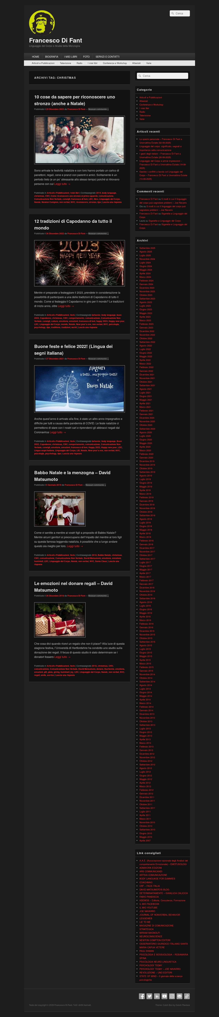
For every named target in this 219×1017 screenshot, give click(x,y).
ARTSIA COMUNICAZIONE (153, 875)
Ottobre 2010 (145, 825)
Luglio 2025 (145, 255)
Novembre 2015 (147, 634)
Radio (79, 63)
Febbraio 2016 (146, 623)
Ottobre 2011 (145, 804)
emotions (63, 321)
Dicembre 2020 (146, 417)
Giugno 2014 (145, 692)
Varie (148, 63)
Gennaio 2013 (146, 750)
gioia (50, 671)
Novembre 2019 (147, 464)
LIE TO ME (145, 922)
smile (43, 675)
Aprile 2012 (145, 782)
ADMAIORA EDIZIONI (150, 867)
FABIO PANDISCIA (149, 896)
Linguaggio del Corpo (109, 198)
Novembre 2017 (147, 551)
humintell (38, 561)
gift (45, 671)
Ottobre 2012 (145, 760)
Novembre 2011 (147, 800)
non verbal (64, 202)
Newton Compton (50, 202)
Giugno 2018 (145, 526)
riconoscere (82, 202)
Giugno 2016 (145, 609)
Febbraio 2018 (146, 540)
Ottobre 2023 (145, 295)
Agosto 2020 (145, 432)
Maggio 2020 (145, 443)
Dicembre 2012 (146, 753)
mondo (64, 324)
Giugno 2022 (145, 352)
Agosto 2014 (145, 685)
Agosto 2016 (145, 602)
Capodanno (45, 318)
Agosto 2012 (145, 768)
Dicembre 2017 (146, 547)
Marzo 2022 (145, 363)
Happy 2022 (94, 447)
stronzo (92, 202)
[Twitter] (149, 996)
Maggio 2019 (145, 486)
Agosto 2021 (145, 389)
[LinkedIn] (157, 996)
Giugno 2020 (145, 439)
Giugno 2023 (145, 309)
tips (99, 202)
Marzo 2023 (145, 320)
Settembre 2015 (147, 641)
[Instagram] (172, 996)
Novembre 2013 (147, 717)
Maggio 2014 (145, 695)
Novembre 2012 (147, 757)
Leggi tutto (62, 184)
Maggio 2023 (145, 313)
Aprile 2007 (145, 840)
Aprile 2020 (145, 446)
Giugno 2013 (145, 732)
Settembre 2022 (147, 342)
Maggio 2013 (145, 735)
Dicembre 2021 (146, 374)
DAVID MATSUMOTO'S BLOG (154, 889)
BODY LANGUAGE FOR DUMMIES (157, 878)
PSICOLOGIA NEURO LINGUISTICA (157, 961)
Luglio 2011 (145, 811)
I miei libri (92, 63)
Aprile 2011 (145, 815)
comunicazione (106, 195)
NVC (73, 202)
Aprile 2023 (145, 316)
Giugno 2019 (145, 482)
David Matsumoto (92, 558)
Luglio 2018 (145, 522)
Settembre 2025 (147, 248)
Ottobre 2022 (145, 338)
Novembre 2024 (147, 259)
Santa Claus (101, 561)
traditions (55, 327)
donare (99, 668)
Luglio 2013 (145, 728)
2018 (94, 555)
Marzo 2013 (145, 742)
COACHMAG (145, 882)
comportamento (76, 318)
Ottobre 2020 (145, 425)
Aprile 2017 (145, 573)
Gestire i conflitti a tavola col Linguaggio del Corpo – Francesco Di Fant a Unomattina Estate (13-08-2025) (163, 175)
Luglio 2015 (145, 649)
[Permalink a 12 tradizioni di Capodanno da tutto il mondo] (79, 288)
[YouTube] (164, 996)
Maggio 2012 (145, 779)
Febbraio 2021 (146, 410)
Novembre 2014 (147, 674)
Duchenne (109, 668)
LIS (78, 450)
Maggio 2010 (145, 836)
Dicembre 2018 (146, 504)
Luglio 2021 (145, 392)
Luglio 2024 (145, 262)
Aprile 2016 (145, 616)
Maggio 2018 (145, 529)
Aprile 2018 (145, 533)
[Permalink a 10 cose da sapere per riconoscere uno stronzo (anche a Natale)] (79, 166)
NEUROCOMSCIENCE (150, 936)
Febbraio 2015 (146, 667)
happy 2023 (102, 321)
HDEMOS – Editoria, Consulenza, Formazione (162, 900)
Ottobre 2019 (145, 468)
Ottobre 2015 (145, 638)
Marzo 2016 (145, 620)
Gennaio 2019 (146, 500)
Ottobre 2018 (145, 511)
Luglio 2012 (145, 771)
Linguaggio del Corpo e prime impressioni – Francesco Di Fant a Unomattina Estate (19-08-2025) (162, 164)
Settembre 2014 (147, 681)
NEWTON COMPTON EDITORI (154, 940)
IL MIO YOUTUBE (148, 907)
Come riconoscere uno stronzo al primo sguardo (74, 195)
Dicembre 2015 (146, 630)
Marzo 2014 (145, 703)
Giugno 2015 (145, 652)
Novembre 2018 (147, 508)
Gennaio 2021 (146, 414)
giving (57, 671)
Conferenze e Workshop (115, 63)
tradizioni (65, 327)
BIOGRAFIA (51, 56)
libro (96, 198)
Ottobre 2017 (145, 555)
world (74, 327)
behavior (96, 314)
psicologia (114, 324)
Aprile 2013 (145, 739)
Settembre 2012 (147, 764)
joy (71, 671)
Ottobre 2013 (145, 721)
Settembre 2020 (147, 428)
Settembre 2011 (147, 807)
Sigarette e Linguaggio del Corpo (165, 220)
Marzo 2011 (145, 818)
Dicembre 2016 (146, 587)
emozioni (73, 321)
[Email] (179, 996)
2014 (98, 192)
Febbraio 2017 (146, 580)
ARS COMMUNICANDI (150, 871)
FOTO (86, 56)
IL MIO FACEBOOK (149, 904)
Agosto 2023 (145, 302)
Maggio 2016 (145, 612)
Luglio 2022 (145, 349)
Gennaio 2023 (146, 327)
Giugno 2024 (145, 266)
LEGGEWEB (145, 918)
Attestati (136, 63)
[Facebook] (142, 996)
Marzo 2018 (145, 537)
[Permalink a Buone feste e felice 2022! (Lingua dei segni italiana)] (79, 414)
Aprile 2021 (145, 403)
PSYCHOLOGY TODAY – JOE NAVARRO (160, 969)
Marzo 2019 (145, 493)
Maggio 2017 (145, 569)
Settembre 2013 (147, 724)
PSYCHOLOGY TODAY (150, 965)
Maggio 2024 (145, 269)
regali (37, 675)
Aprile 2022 (145, 360)
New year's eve (83, 324)
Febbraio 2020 (146, 454)
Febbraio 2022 (146, 367)
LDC (91, 198)
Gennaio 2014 (146, 710)
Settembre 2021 (147, 385)
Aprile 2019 (145, 490)
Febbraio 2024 (146, 280)
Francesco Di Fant (55, 40)
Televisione (65, 63)
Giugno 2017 (145, 565)
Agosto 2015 (145, 645)
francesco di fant (79, 198)
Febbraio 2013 (146, 746)
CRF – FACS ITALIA (149, 886)
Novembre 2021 (147, 378)
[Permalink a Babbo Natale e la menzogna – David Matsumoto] (60, 528)
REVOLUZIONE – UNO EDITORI (155, 972)
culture (54, 321)
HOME (35, 56)
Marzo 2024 (145, 277)
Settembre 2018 (147, 515)
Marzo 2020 (145, 450)
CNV (47, 195)
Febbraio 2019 (146, 497)
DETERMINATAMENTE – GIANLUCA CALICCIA (163, 893)
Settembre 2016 (147, 598)
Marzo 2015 (145, 663)
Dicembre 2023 (146, 287)
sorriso (50, 675)
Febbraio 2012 (146, 789)
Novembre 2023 (147, 291)
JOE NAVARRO (147, 911)
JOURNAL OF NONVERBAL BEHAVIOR (159, 914)
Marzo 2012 (145, 786)
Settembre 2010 (147, 829)
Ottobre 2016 (145, 594)
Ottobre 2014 (145, 677)
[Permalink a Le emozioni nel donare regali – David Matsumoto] (60, 639)
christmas (39, 195)
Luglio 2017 (145, 562)
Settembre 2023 (147, 298)
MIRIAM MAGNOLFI (149, 932)
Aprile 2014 (145, 699)
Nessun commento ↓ (98, 109)
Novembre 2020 (147, 421)
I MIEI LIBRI (70, 56)
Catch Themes (183, 1005)
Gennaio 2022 (146, 370)
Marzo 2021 (145, 407)
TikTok (187, 996)
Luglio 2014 (145, 688)
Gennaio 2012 (146, 793)
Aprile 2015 (145, 659)
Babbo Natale (104, 555)
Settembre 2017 (147, 558)
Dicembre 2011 (146, 797)
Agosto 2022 (145, 345)
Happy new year (116, 321)
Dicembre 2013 (146, 714)
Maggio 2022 (145, 356)
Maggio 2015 (145, 656)
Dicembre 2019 (146, 461)
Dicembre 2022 (146, 331)
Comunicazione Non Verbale (48, 198)
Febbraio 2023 (146, 324)
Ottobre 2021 (145, 381)
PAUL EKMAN (146, 951)
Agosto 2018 (145, 519)
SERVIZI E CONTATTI (107, 56)
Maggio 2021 (145, 399)
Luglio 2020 (145, 435)
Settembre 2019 (147, 472)
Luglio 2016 (145, 605)
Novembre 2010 (147, 822)
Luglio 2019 (145, 479)
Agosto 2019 (145, 475)
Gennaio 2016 (146, 627)
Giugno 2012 (145, 775)
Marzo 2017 (145, 576)
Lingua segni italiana (44, 450)
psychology (40, 327)
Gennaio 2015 (146, 670)
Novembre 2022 (147, 334)
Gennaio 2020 (146, 457)
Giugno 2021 (145, 396)
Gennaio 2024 (146, 284)
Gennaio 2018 (146, 544)
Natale (37, 202)
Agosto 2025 (145, 251)
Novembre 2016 (147, 591)
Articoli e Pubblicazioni (43, 63)
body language (109, 192)
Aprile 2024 (145, 273)
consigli (66, 198)
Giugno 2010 (145, 833)
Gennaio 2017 (146, 584)
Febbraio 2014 (146, 706)
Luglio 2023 (145, 305)
